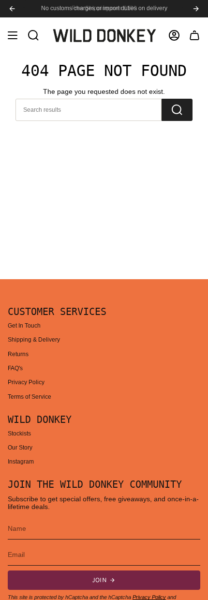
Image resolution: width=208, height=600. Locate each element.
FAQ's (15, 368)
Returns (18, 354)
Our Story (20, 447)
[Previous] (12, 8)
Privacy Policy (26, 382)
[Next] (196, 8)
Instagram (21, 461)
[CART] (194, 35)
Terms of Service (29, 396)
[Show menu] (12, 35)
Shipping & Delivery (34, 339)
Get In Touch (24, 325)
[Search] (177, 110)
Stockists (19, 433)
